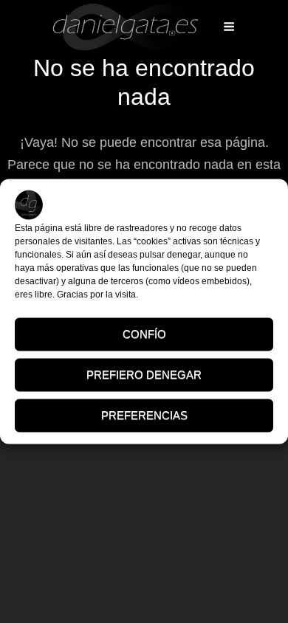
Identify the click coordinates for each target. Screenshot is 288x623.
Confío (144, 334)
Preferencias (144, 415)
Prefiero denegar (144, 374)
